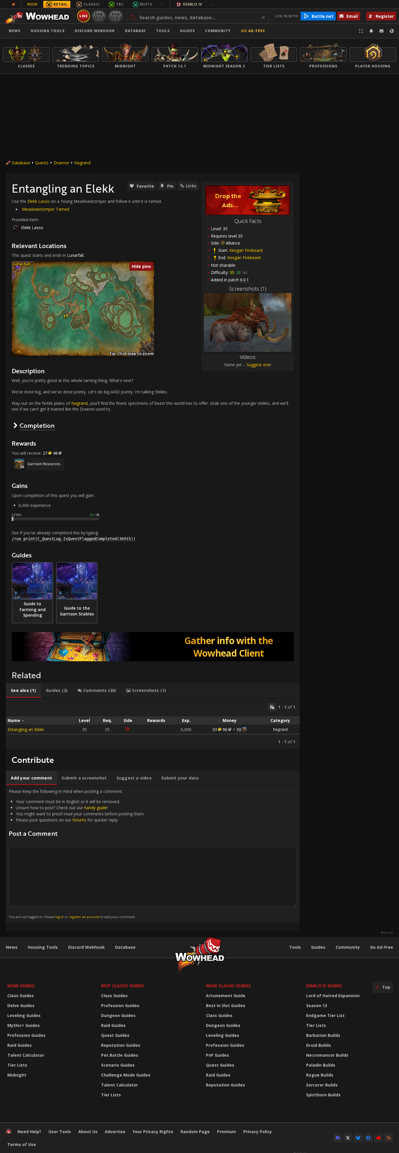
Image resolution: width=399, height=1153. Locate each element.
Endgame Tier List (325, 1015)
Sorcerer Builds (322, 1085)
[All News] (13, 4)
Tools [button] (163, 30)
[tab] (23, 690)
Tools (295, 947)
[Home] (39, 16)
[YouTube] (378, 1137)
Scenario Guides (118, 1065)
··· (161, 4)
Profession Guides (26, 1035)
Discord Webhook (95, 30)
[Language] (391, 31)
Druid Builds (318, 1045)
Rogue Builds (319, 1075)
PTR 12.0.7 (115, 16)
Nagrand (82, 162)
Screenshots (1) (247, 288)
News (14, 30)
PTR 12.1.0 (98, 16)
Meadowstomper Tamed (45, 209)
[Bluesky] (358, 1137)
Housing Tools (43, 947)
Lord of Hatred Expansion (333, 995)
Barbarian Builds (323, 1035)
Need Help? (29, 1131)
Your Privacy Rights (153, 1131)
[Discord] (337, 1137)
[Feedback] (381, 31)
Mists (146, 4)
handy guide (95, 807)
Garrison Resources (43, 463)
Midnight (16, 1075)
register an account (84, 917)
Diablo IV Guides (324, 985)
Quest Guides (115, 1035)
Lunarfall (75, 255)
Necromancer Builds (327, 1055)
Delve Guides (20, 1005)
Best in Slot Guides (225, 1005)
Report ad (387, 932)
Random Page (195, 1131)
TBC (120, 4)
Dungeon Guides (118, 1015)
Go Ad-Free (253, 30)
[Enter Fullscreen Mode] (361, 31)
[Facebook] (368, 1137)
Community (218, 30)
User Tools (59, 1131)
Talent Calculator (25, 1055)
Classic (92, 4)
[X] (348, 1137)
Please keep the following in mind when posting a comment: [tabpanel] (77, 854)
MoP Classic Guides (122, 985)
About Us (88, 1131)
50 (239, 729)
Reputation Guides (120, 1045)
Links (191, 186)
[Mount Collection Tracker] (153, 646)
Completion (37, 425)
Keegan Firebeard (246, 250)
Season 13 (316, 1005)
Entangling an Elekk (26, 729)
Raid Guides (19, 1045)
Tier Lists (17, 1065)
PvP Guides (217, 1055)
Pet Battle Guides (119, 1055)
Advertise (115, 1131)
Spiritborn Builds (323, 1095)
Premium (226, 1131)
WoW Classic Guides (228, 985)
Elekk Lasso (38, 201)
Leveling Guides (24, 1015)
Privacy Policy (257, 1131)
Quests (41, 162)
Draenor (61, 162)
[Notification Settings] (371, 31)
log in (59, 917)
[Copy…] (272, 707)
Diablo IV (192, 4)
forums (79, 820)
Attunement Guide (225, 995)
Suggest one (258, 364)
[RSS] (388, 1137)
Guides (187, 30)
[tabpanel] (153, 723)
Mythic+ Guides (23, 1025)
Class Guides (20, 995)
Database (135, 30)
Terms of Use (21, 1144)
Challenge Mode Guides (125, 1075)
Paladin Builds (320, 1065)
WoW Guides (20, 985)
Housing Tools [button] (48, 30)
